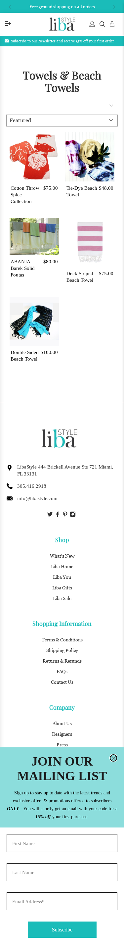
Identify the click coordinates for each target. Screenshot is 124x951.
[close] (113, 758)
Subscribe (62, 929)
